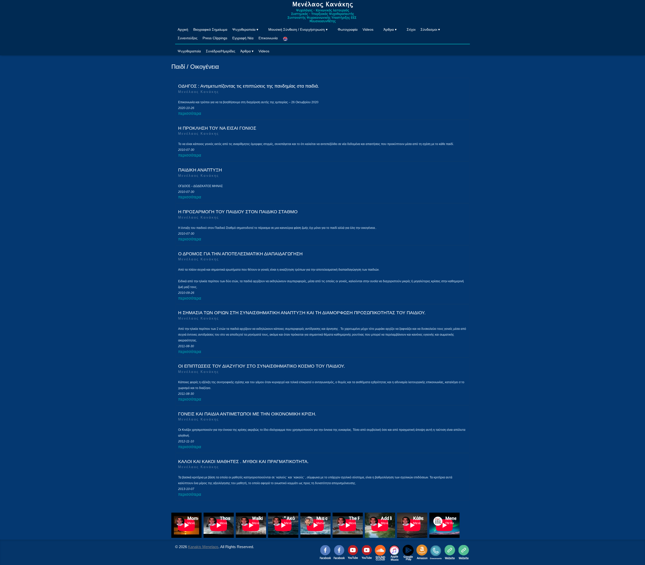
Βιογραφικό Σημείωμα (210, 29)
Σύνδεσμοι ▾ (430, 29)
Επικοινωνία (268, 38)
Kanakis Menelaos (203, 547)
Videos (368, 29)
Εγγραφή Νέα (242, 38)
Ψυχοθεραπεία (189, 51)
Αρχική (183, 29)
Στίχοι (411, 29)
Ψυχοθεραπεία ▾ (245, 29)
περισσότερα (189, 113)
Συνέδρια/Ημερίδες (220, 51)
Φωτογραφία (348, 29)
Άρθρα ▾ (390, 29)
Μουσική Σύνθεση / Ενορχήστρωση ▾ (298, 29)
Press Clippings (215, 38)
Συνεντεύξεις (188, 38)
